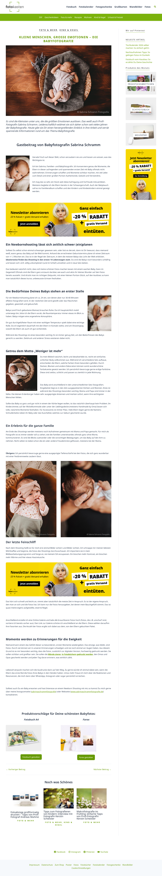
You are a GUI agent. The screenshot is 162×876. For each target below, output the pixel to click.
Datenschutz (47, 865)
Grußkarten (120, 6)
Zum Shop (59, 865)
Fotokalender (86, 6)
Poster (69, 865)
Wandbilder (136, 6)
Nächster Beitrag (102, 769)
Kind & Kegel (99, 17)
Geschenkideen (51, 17)
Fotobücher (86, 865)
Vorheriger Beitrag (15, 769)
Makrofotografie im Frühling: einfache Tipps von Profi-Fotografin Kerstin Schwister (90, 815)
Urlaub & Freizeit (115, 17)
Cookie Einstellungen (81, 868)
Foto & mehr (66, 17)
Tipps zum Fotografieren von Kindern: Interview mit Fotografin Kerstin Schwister (58, 815)
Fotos (147, 6)
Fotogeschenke (104, 6)
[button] (155, 6)
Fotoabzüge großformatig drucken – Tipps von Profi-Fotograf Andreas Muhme (25, 815)
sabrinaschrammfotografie (43, 691)
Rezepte (78, 17)
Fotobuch (71, 6)
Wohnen (88, 17)
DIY (40, 17)
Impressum (34, 865)
